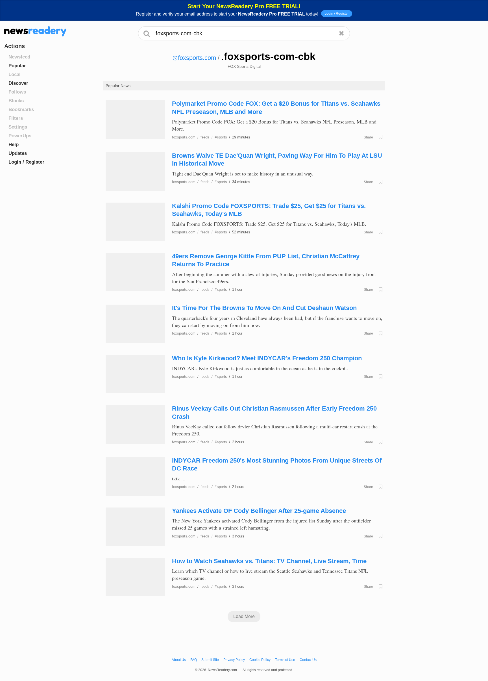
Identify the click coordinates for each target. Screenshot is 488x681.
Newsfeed (19, 57)
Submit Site (210, 660)
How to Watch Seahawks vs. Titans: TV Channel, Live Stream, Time (269, 561)
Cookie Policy (260, 660)
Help (13, 144)
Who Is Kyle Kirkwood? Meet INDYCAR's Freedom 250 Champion (267, 358)
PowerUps (19, 135)
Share (368, 137)
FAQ (193, 660)
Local (14, 74)
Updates (17, 153)
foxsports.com (197, 57)
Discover (18, 83)
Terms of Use (285, 660)
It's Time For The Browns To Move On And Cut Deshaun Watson (264, 307)
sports (221, 137)
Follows (17, 92)
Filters (15, 118)
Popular (17, 65)
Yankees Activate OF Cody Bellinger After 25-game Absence (259, 510)
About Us (179, 660)
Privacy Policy (234, 660)
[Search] (146, 33)
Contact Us (308, 660)
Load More (244, 616)
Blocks (16, 100)
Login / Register (336, 14)
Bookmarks (21, 109)
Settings (17, 127)
